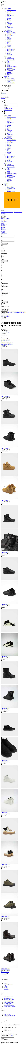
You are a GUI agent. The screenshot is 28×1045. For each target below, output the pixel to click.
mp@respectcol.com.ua (9, 1015)
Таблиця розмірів (8, 1003)
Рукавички (9, 73)
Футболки (9, 54)
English (8, 88)
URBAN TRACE (5, 396)
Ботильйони (10, 27)
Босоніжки (9, 23)
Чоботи (8, 16)
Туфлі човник (10, 15)
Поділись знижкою (8, 996)
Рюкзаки (9, 57)
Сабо (8, 26)
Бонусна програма (8, 1001)
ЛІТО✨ (9, 11)
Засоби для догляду (11, 66)
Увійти (5, 107)
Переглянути (4, 243)
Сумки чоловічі (10, 60)
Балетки (9, 18)
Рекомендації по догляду (10, 1006)
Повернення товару (9, 1002)
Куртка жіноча (10, 50)
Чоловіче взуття (8, 31)
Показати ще (5, 972)
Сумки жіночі (10, 58)
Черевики (9, 12)
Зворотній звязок (8, 985)
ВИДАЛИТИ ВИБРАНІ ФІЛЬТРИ (16, 312)
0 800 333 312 (7, 1014)
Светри (8, 53)
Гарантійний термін (9, 1005)
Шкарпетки (9, 68)
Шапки (8, 62)
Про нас (6, 986)
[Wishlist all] (4, 111)
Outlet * (5, 77)
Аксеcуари (6, 61)
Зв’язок (2, 1010)
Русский (9, 86)
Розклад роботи (5, 1021)
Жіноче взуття (7, 8)
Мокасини (9, 43)
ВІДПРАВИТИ (4, 1039)
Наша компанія (4, 979)
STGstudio (11, 1035)
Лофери (9, 19)
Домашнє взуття (11, 69)
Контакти (6, 989)
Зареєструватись (8, 110)
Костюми (9, 51)
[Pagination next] (7, 974)
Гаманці (9, 72)
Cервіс (2, 993)
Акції (5, 983)
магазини (3, 98)
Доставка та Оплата (9, 999)
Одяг (5, 47)
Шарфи (8, 65)
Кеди (8, 22)
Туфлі (8, 14)
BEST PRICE (10, 35)
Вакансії (6, 987)
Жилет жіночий (11, 49)
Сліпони (9, 30)
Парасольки (10, 70)
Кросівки (9, 20)
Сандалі (9, 24)
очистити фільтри (5, 316)
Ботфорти (9, 29)
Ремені (8, 64)
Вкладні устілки (11, 82)
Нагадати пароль (8, 108)
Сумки (5, 55)
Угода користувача (8, 998)
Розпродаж (6, 76)
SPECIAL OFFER (11, 10)
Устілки (8, 74)
